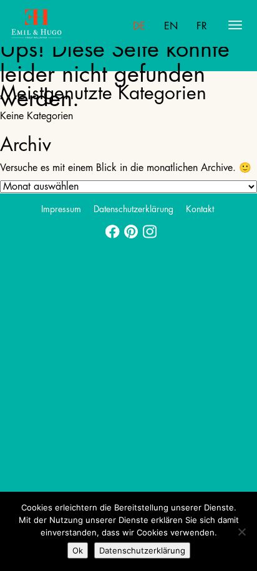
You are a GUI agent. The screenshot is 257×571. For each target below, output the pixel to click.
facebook (110, 227)
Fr (201, 26)
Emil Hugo (59, 25)
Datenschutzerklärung (133, 209)
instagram (147, 227)
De (139, 26)
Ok (77, 550)
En (171, 26)
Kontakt (200, 209)
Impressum (61, 209)
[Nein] (241, 531)
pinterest (128, 227)
